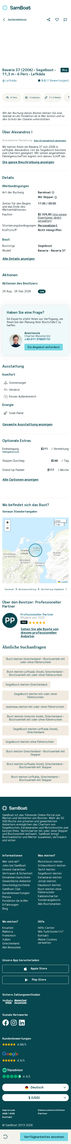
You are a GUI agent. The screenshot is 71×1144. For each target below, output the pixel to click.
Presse (6, 896)
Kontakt (43, 935)
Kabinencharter (48, 896)
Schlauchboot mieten (52, 865)
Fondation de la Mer (15, 900)
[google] (10, 1054)
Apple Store (38, 968)
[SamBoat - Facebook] (5, 1022)
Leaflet (64, 581)
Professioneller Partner (37, 614)
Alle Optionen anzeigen (20, 479)
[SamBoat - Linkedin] (22, 1022)
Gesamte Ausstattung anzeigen (27, 424)
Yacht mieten (46, 869)
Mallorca (7, 931)
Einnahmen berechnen (16, 877)
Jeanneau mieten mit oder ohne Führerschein (34, 707)
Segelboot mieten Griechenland (26, 684)
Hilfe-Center (46, 927)
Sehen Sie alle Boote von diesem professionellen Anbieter (40, 632)
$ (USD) (34, 1097)
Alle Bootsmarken (49, 903)
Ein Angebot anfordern (44, 347)
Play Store (38, 979)
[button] (7, 522)
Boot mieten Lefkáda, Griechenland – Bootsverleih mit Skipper (35, 778)
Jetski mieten (47, 881)
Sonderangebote (49, 899)
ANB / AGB (8, 1113)
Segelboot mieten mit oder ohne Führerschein (35, 695)
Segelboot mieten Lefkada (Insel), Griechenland (35, 730)
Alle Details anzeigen (18, 259)
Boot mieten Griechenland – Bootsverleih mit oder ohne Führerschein (35, 660)
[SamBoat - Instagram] (13, 1022)
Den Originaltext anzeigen (50, 140)
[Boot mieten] (16, 7)
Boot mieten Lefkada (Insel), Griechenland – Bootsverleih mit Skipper (35, 765)
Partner (42, 1113)
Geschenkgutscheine (16, 885)
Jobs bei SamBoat (14, 865)
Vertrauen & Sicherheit (17, 873)
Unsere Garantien (13, 869)
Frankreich (9, 935)
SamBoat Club (11, 889)
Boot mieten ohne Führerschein (50, 890)
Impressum (8, 1110)
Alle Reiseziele (11, 947)
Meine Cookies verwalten (47, 941)
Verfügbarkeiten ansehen (44, 1136)
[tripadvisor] (13, 1070)
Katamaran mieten (50, 877)
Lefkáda (10, 80)
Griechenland (10, 943)
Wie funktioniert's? (50, 931)
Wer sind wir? (10, 861)
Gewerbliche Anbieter (16, 881)
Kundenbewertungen (16, 893)
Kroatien (7, 927)
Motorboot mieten (50, 861)
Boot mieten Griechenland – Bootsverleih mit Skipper (35, 752)
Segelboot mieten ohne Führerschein (29, 742)
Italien (6, 939)
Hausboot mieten (49, 885)
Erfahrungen (10, 904)
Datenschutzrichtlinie (51, 1110)
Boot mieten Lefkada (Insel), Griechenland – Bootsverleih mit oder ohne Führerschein (35, 673)
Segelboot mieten (50, 873)
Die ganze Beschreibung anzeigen (28, 162)
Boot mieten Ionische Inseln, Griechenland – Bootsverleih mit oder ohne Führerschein (35, 717)
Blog (5, 908)
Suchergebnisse (17, 19)
